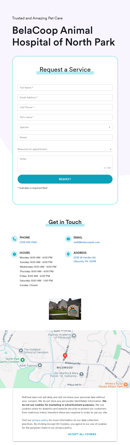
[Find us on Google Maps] (69, 254)
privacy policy (40, 420)
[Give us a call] (15, 239)
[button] (65, 149)
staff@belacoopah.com (87, 242)
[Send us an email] (69, 239)
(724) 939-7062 (28, 242)
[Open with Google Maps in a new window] (65, 359)
